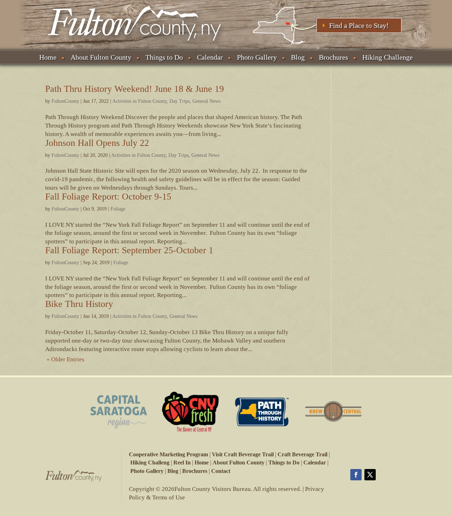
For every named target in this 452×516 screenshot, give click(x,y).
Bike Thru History (79, 304)
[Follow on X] (370, 474)
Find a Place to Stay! (359, 25)
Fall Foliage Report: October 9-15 (108, 196)
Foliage (118, 209)
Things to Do (164, 57)
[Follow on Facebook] (356, 474)
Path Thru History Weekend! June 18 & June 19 (134, 89)
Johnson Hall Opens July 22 (97, 143)
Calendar (210, 57)
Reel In (182, 462)
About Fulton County (101, 57)
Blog (298, 57)
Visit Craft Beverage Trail (243, 454)
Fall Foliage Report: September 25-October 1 (129, 250)
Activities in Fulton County (139, 101)
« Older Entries (65, 359)
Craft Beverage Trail (302, 454)
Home (47, 57)
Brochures (333, 57)
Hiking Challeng (150, 462)
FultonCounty (65, 101)
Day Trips (180, 101)
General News (206, 101)
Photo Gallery (257, 57)
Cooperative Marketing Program (168, 454)
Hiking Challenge (387, 57)
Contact (220, 471)
